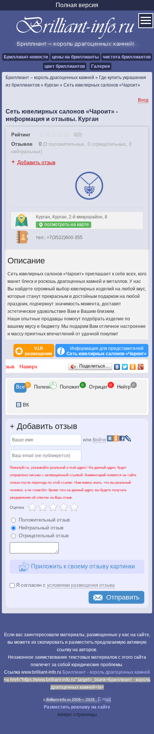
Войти (99, 439)
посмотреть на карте (66, 224)
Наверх (28, 366)
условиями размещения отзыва (81, 585)
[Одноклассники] (133, 367)
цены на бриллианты (75, 57)
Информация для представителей (107, 351)
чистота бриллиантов (127, 57)
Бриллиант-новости (26, 57)
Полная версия (77, 5)
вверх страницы (77, 714)
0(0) (77, 135)
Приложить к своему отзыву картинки (82, 566)
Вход (143, 100)
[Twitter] (125, 367)
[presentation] (20, 388)
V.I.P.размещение (38, 351)
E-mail (104, 699)
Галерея (100, 66)
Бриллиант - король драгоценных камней (106, 672)
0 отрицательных (106, 144)
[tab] (20, 388)
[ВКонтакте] (117, 367)
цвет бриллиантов (64, 66)
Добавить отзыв (36, 162)
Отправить (122, 597)
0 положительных (64, 144)
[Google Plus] (141, 367)
